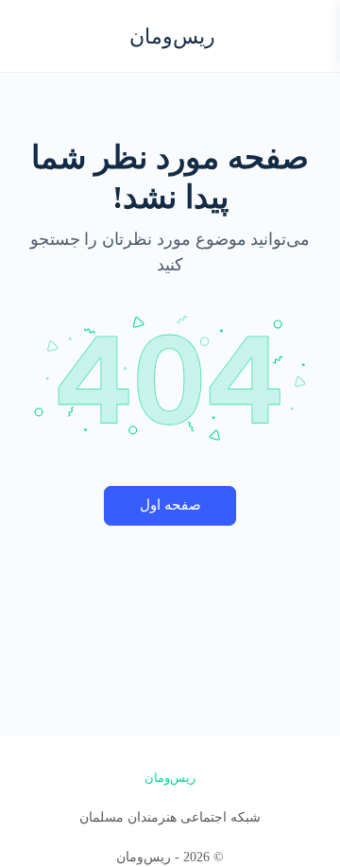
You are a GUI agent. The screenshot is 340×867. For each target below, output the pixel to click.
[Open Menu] (309, 34)
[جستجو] (35, 36)
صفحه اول (170, 504)
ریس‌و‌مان (172, 36)
